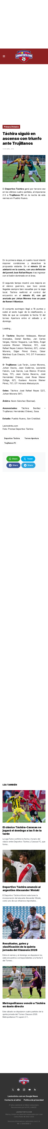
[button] (4, 56)
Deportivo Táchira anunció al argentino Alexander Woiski (22, 888)
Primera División (11, 127)
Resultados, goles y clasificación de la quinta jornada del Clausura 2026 (20, 947)
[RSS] (35, 1089)
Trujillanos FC (10, 443)
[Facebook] (18, 1089)
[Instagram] (24, 1089)
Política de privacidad (34, 1100)
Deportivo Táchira (12, 438)
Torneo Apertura (31, 438)
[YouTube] (30, 1089)
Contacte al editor (12, 1100)
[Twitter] (13, 1089)
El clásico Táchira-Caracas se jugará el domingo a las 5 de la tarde (22, 830)
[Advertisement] (24, 24)
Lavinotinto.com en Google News (23, 1096)
